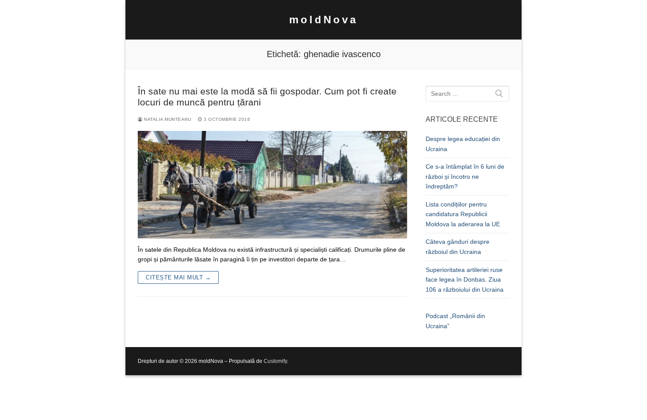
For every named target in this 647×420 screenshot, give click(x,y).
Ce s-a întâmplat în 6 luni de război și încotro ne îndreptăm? (465, 176)
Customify (275, 361)
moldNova (323, 19)
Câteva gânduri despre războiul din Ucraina (457, 246)
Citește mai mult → (178, 277)
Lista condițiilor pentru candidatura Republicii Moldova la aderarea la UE (463, 214)
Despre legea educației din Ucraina (463, 143)
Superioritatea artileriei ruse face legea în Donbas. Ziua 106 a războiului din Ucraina (465, 279)
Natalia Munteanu (167, 119)
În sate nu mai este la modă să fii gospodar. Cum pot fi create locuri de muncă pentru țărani (267, 97)
